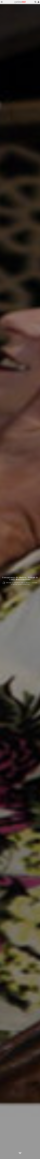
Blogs (28, 582)
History (34, 582)
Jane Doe (8, 582)
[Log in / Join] (38, 2)
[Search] (35, 2)
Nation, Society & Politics (21, 584)
